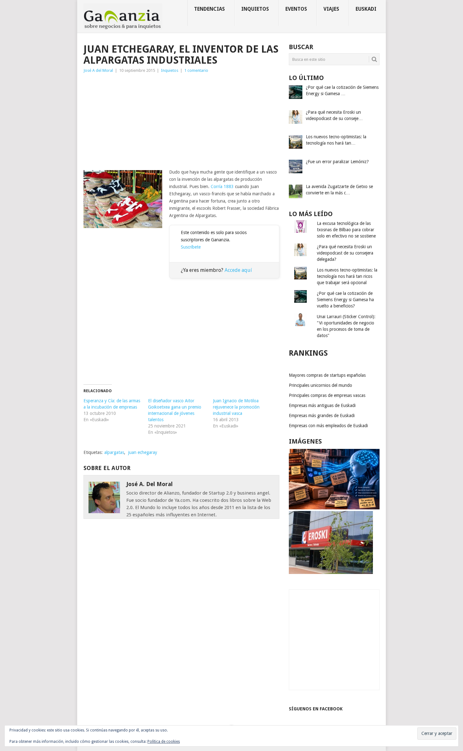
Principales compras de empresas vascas (327, 395)
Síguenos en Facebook (316, 708)
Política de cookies (163, 741)
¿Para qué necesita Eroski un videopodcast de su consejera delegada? (345, 253)
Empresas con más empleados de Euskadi (328, 425)
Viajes (331, 9)
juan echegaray (142, 452)
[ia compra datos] (334, 507)
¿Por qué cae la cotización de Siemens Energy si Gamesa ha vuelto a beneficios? (345, 299)
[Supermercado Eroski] (331, 572)
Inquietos (255, 9)
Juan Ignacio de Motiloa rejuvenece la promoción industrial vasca (236, 407)
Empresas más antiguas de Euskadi (322, 405)
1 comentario (196, 70)
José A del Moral (98, 70)
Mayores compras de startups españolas (327, 375)
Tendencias (209, 9)
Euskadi (366, 9)
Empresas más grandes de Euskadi (322, 415)
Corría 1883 (222, 186)
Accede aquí (238, 270)
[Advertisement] (181, 121)
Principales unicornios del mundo (320, 385)
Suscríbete (191, 246)
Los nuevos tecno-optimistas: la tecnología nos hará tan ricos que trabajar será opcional (347, 276)
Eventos (296, 9)
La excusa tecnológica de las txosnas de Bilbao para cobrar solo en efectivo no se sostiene (346, 229)
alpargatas (114, 452)
